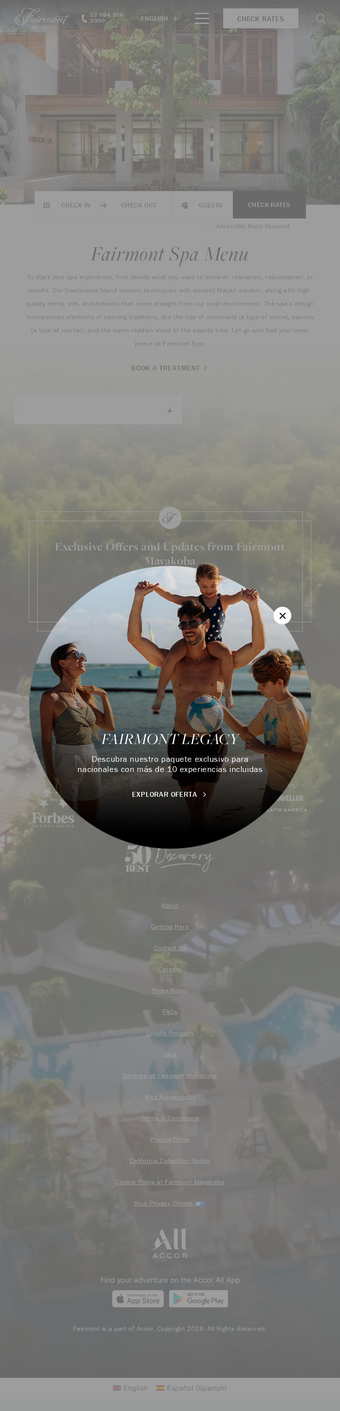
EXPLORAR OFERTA (165, 794)
